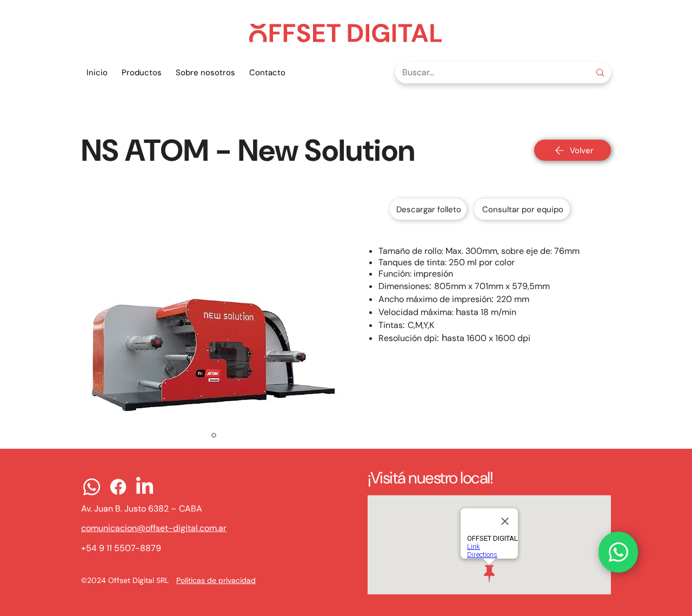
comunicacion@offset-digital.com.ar (154, 528)
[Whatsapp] (91, 486)
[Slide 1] (213, 435)
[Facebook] (118, 486)
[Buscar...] (599, 72)
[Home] (618, 552)
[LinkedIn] (144, 486)
